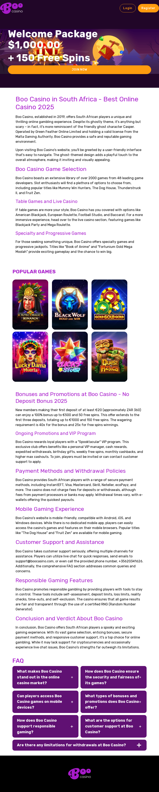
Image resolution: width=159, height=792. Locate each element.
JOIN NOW (79, 69)
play (30, 310)
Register (148, 8)
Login (127, 8)
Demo (30, 322)
